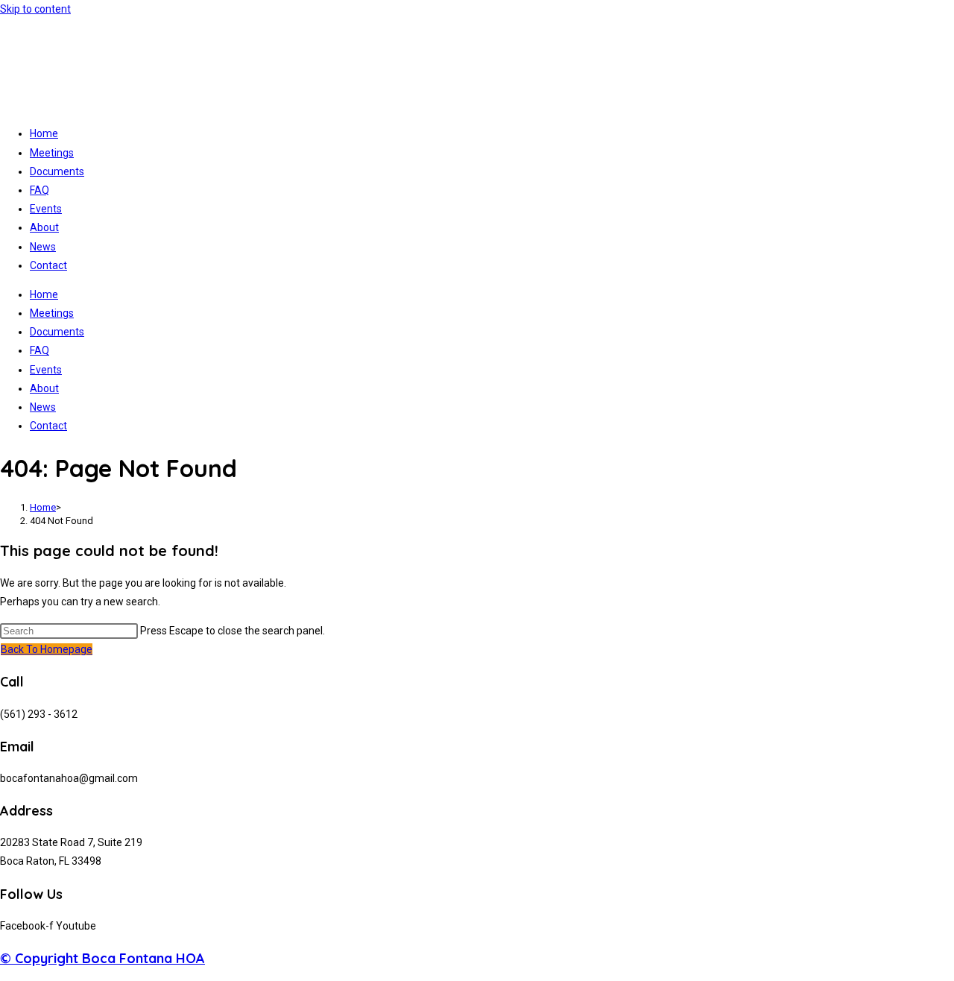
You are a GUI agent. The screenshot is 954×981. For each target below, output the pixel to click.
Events (46, 209)
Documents (57, 171)
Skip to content (35, 9)
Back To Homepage (46, 649)
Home (44, 133)
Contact (48, 265)
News (43, 247)
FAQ (39, 190)
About (44, 227)
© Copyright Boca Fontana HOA (102, 958)
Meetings (52, 153)
